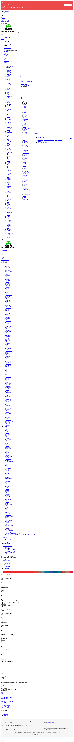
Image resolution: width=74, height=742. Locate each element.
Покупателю (4, 696)
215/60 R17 (6, 61)
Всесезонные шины (8, 46)
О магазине (3, 702)
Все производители (8, 66)
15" (21, 90)
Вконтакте (7, 565)
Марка (2, 579)
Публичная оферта (5, 705)
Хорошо (68, 5)
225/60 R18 (6, 62)
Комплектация (4, 587)
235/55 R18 (6, 65)
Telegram (7, 568)
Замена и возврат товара (7, 701)
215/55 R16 (6, 59)
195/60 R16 (6, 55)
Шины (8, 267)
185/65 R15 (6, 54)
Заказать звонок (4, 262)
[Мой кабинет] (1, 252)
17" (21, 93)
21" (21, 98)
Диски (8, 429)
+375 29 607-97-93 (5, 21)
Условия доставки (5, 698)
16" (21, 91)
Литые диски (24, 84)
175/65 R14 (6, 52)
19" (21, 95)
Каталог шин (7, 42)
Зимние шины (7, 48)
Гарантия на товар (5, 700)
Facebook (7, 563)
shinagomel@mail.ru (6, 560)
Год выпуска (4, 585)
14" (21, 89)
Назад (7, 266)
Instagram (7, 566)
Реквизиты (3, 703)
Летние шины (7, 49)
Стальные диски (25, 85)
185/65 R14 (6, 53)
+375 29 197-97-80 (5, 20)
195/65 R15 (6, 57)
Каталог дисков (24, 80)
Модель (2, 582)
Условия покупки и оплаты (7, 697)
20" (21, 97)
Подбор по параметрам (9, 44)
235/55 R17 (6, 63)
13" (21, 88)
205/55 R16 (6, 58)
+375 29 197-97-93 (5, 19)
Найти (2, 740)
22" (21, 99)
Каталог (3, 692)
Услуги (8, 529)
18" (21, 94)
